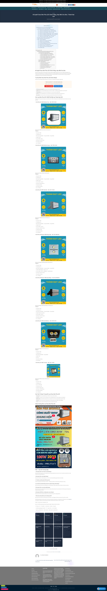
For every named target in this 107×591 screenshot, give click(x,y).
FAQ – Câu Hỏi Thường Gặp (41, 39)
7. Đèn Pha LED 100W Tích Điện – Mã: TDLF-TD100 (46, 36)
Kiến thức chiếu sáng (67, 9)
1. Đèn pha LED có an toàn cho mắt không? (44, 40)
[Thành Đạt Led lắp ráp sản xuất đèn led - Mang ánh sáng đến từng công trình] (35, 5)
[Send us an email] (73, 5)
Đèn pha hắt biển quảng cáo (69, 576)
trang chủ (70, 499)
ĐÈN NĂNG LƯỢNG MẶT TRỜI (42, 7)
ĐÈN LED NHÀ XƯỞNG (59, 7)
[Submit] (57, 5)
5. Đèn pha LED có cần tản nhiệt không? (44, 44)
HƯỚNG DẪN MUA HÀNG (56, 9)
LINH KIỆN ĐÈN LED (34, 9)
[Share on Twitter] (52, 549)
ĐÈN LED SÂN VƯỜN (67, 7)
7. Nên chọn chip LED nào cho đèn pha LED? (45, 46)
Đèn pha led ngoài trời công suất (70, 573)
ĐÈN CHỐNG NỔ (41, 9)
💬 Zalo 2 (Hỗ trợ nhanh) (58, 86)
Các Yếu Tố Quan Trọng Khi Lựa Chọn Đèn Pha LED (44, 37)
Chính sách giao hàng (35, 578)
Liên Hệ (62, 9)
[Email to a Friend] (53, 549)
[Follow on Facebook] (68, 5)
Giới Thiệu (33, 570)
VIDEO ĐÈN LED (50, 9)
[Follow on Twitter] (71, 5)
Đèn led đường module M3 (69, 571)
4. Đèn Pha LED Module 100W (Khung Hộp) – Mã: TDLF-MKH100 (48, 33)
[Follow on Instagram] (70, 5)
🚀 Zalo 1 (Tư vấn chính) (49, 86)
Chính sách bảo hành (34, 576)
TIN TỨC (46, 9)
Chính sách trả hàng (34, 571)
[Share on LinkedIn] (56, 549)
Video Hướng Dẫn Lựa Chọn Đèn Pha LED (43, 38)
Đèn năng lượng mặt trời (68, 581)
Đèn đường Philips (68, 570)
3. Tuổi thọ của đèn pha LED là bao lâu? (44, 42)
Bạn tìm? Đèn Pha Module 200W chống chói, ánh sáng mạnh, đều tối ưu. (47, 572)
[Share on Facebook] (50, 549)
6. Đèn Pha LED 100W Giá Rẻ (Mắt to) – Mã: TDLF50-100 (47, 35)
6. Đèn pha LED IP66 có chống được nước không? (45, 45)
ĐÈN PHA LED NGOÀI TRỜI (51, 7)
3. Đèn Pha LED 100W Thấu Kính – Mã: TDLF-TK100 (46, 32)
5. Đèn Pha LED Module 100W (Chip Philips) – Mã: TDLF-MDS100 (48, 34)
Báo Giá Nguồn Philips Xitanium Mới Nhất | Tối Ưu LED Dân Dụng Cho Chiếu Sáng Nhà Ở (47, 580)
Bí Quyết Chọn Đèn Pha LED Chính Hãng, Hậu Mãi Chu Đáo (44, 27)
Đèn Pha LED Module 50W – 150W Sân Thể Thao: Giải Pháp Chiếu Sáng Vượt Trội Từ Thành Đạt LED (47, 576)
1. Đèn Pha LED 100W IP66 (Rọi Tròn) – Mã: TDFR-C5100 (47, 30)
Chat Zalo (3, 585)
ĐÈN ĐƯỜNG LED (34, 7)
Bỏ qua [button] (67, 0)
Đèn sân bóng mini (68, 578)
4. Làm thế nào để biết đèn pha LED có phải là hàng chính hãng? (47, 43)
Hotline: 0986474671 (5, 589)
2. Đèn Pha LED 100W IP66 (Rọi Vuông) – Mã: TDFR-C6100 (47, 31)
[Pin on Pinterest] (55, 549)
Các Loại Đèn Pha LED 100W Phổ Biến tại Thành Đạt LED (45, 29)
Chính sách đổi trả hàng (53, 588)
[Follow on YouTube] (74, 5)
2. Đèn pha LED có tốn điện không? (43, 41)
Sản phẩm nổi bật (41, 47)
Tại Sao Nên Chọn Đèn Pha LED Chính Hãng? (43, 28)
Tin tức (53, 13)
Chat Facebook (4, 587)
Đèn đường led (67, 568)
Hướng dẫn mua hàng (35, 573)
